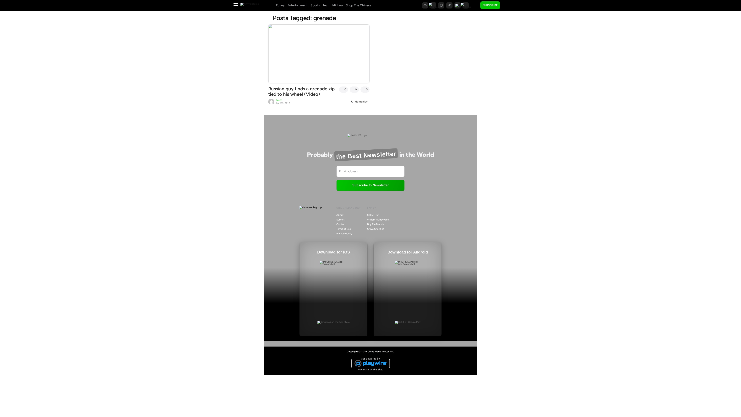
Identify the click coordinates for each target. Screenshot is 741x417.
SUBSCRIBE (490, 5)
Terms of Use (343, 228)
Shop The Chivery (358, 5)
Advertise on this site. (370, 369)
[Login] (506, 5)
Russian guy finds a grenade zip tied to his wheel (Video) (301, 91)
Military (337, 5)
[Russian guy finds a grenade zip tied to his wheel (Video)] (319, 54)
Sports (315, 5)
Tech (326, 5)
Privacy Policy (344, 233)
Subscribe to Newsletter (370, 185)
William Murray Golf (378, 219)
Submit (340, 219)
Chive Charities (375, 228)
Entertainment (298, 5)
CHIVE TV (373, 215)
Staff (279, 100)
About (339, 215)
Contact (341, 224)
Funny (280, 5)
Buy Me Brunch (375, 224)
